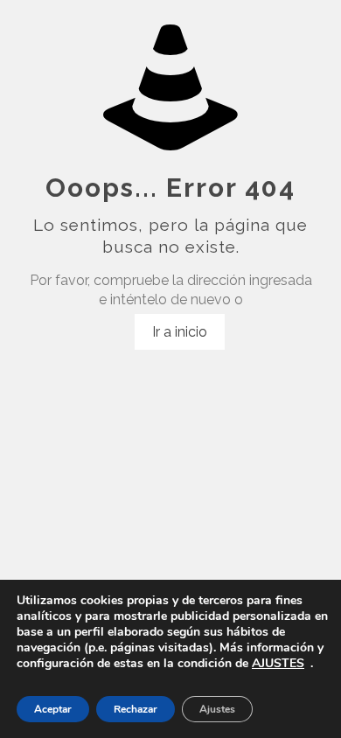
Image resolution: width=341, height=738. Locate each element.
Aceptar (53, 709)
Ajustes (217, 709)
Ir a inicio (179, 332)
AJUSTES (278, 664)
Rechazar (135, 709)
